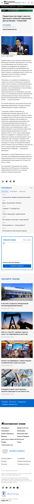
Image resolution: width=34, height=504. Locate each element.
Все (31, 188)
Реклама (5, 402)
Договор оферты (6, 458)
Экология (20, 439)
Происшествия (22, 433)
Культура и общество (9, 439)
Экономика (7, 25)
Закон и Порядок (23, 436)
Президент (5, 428)
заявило (28, 154)
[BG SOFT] (9, 499)
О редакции (21, 402)
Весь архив (27, 240)
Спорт (19, 442)
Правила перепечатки (9, 404)
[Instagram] (17, 487)
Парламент (5, 431)
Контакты (12, 402)
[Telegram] (10, 181)
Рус (23, 2)
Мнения (4, 436)
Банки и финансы (7, 433)
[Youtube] (14, 487)
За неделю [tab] (13, 191)
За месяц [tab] (22, 191)
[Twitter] (6, 181)
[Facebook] (3, 181)
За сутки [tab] (5, 191)
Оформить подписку (17, 266)
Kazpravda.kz (16, 76)
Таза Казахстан (7, 445)
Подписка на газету (23, 464)
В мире (3, 442)
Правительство (22, 428)
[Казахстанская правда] (9, 2)
